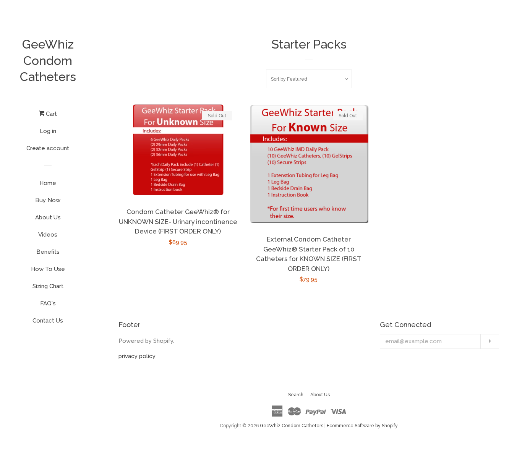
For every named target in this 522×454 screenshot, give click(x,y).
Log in (48, 131)
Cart (50, 113)
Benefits (48, 251)
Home (47, 183)
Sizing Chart (47, 286)
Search (295, 394)
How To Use (48, 269)
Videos (47, 234)
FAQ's (48, 303)
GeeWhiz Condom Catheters (48, 60)
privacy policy (137, 356)
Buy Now (47, 200)
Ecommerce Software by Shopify (362, 425)
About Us (48, 217)
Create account (47, 148)
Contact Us (47, 320)
